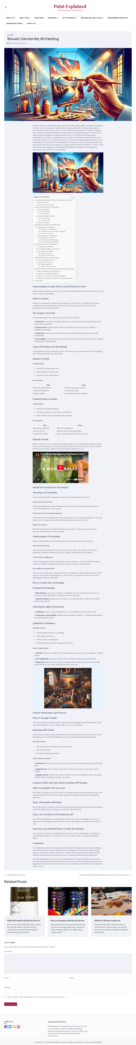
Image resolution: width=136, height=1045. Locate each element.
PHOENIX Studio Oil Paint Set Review (23, 920)
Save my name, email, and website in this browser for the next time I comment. (36, 997)
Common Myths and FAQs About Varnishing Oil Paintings (54, 269)
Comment (8, 951)
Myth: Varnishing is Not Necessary (49, 271)
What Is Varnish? (43, 202)
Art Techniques (68, 18)
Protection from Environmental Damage (53, 231)
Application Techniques (46, 251)
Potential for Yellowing (48, 238)
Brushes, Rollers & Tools (91, 18)
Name (7, 978)
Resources (52, 18)
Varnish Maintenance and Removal (47, 258)
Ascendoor (79, 1042)
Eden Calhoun (13, 43)
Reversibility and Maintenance (50, 242)
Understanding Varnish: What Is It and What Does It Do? (54, 200)
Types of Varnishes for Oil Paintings (47, 207)
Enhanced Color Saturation (49, 229)
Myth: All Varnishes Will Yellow (48, 273)
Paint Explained (70, 6)
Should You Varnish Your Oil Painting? (48, 225)
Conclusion (39, 280)
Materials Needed (46, 253)
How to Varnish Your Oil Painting (46, 244)
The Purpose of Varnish (45, 205)
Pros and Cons (45, 213)
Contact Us (31, 23)
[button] (71, 197)
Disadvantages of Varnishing (47, 236)
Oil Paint (10, 35)
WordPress (97, 1042)
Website (7, 987)
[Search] (5, 7)
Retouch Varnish (43, 222)
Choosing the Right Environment (48, 249)
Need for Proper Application (49, 240)
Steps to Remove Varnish (48, 266)
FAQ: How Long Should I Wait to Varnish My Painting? (56, 278)
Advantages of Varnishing (46, 227)
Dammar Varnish (43, 209)
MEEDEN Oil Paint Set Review (107, 920)
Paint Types (24, 18)
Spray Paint (39, 18)
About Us (10, 18)
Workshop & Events (14, 23)
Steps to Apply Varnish (48, 255)
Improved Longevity (47, 233)
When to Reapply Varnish (46, 260)
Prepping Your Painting (45, 246)
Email (71, 978)
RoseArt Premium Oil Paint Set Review (68, 920)
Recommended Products (118, 18)
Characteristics (45, 211)
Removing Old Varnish (45, 262)
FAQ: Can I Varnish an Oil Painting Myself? (52, 276)
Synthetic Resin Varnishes (46, 216)
